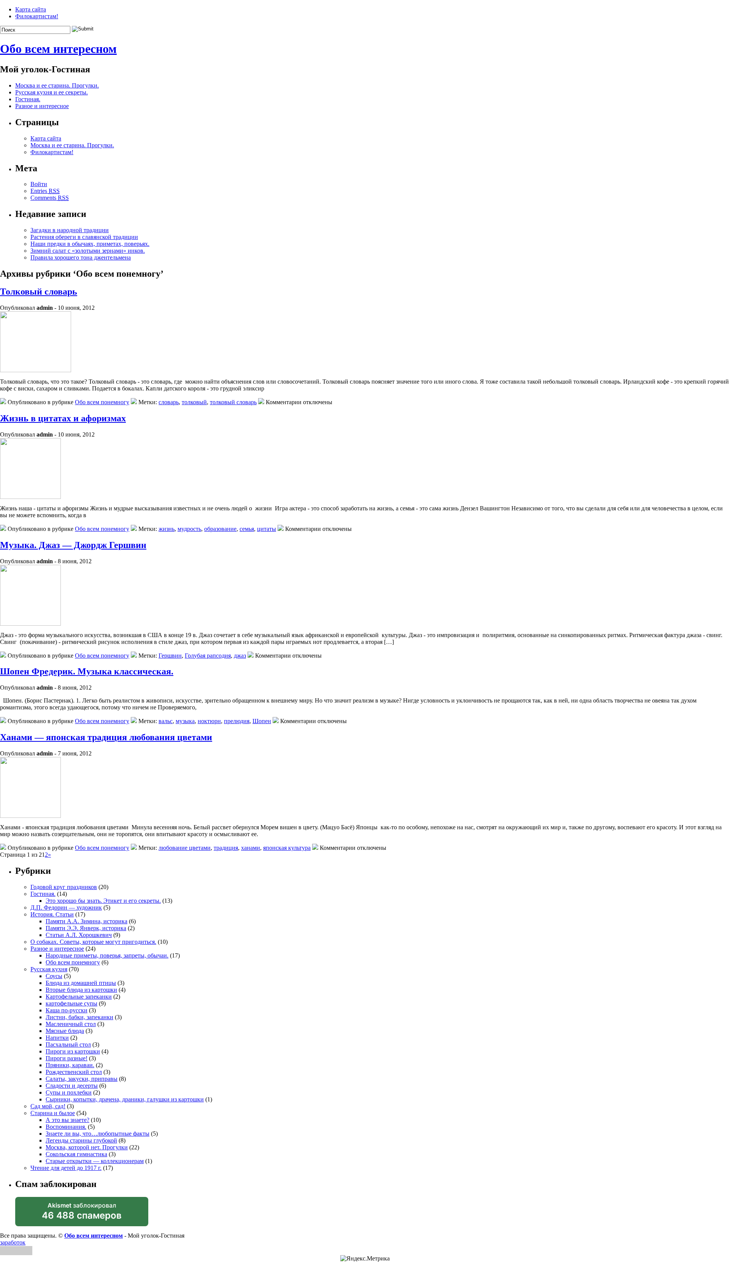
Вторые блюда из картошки (81, 989)
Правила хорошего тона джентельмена (80, 257)
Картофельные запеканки (79, 996)
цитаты (266, 529)
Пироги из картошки (73, 1051)
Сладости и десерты (72, 1085)
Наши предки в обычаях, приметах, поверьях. (89, 244)
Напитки (57, 1037)
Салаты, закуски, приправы (81, 1079)
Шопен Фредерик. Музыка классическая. (86, 671)
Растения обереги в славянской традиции (84, 237)
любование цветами (185, 848)
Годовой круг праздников (63, 887)
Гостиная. (27, 99)
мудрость (189, 529)
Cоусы (54, 976)
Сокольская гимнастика (76, 1154)
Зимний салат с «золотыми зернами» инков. (87, 250)
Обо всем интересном (58, 49)
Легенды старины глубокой (81, 1140)
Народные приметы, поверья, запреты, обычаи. (107, 955)
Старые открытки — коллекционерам (95, 1161)
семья (247, 529)
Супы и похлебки (69, 1092)
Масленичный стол (71, 1024)
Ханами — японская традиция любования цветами (106, 737)
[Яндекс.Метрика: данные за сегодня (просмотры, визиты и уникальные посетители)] (365, 1258)
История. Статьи (52, 914)
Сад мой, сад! (47, 1106)
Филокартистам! (36, 16)
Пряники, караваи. (70, 1065)
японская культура (287, 848)
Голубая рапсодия (208, 655)
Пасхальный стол (68, 1044)
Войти (38, 184)
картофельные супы (71, 1003)
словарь (169, 402)
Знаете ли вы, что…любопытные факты (97, 1133)
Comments (49, 197)
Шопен (261, 721)
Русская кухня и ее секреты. (51, 92)
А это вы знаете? (67, 1120)
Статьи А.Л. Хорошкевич (79, 935)
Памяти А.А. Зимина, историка (86, 921)
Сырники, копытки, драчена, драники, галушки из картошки (125, 1099)
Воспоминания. (66, 1126)
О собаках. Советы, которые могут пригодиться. (93, 942)
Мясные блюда (65, 1031)
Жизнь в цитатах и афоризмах (63, 418)
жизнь (167, 529)
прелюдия (236, 721)
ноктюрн (209, 721)
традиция (226, 848)
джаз (240, 655)
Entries (45, 191)
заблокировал (82, 1214)
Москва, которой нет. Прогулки (87, 1147)
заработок (12, 1242)
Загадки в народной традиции (69, 230)
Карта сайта (30, 9)
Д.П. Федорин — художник (66, 907)
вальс (166, 721)
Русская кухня (48, 969)
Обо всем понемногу (102, 402)
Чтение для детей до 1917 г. (66, 1168)
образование (220, 529)
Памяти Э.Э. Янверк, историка (86, 928)
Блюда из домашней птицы (81, 983)
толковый (194, 402)
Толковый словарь (38, 291)
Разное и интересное (42, 106)
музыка (185, 721)
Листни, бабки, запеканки (79, 1017)
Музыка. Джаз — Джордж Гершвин (73, 545)
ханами (250, 848)
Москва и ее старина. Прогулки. (57, 85)
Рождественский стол (74, 1072)
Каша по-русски (66, 1010)
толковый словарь (233, 402)
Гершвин (170, 655)
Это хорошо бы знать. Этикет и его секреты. (103, 900)
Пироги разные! (66, 1058)
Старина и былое (52, 1113)
